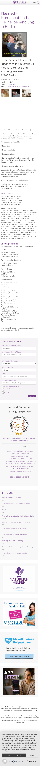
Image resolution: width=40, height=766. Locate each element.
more (32, 755)
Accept (20, 755)
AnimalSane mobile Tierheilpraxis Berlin (16, 522)
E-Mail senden (13, 84)
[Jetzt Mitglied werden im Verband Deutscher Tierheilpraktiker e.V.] (19, 425)
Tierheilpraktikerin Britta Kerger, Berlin (16, 504)
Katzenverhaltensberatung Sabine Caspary (17, 547)
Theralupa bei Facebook (27, 707)
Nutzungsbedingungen (8, 708)
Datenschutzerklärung (22, 708)
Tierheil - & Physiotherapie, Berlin (14, 528)
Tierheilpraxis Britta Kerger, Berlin (14, 553)
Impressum (34, 708)
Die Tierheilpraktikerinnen (11, 510)
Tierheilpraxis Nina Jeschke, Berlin (14, 534)
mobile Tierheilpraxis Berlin (12, 497)
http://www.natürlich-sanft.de (18, 86)
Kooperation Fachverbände (11, 710)
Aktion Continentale (26, 710)
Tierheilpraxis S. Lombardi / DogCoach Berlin (18, 516)
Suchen (32, 396)
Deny (8, 755)
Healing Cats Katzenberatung (12, 541)
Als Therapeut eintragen (11, 707)
